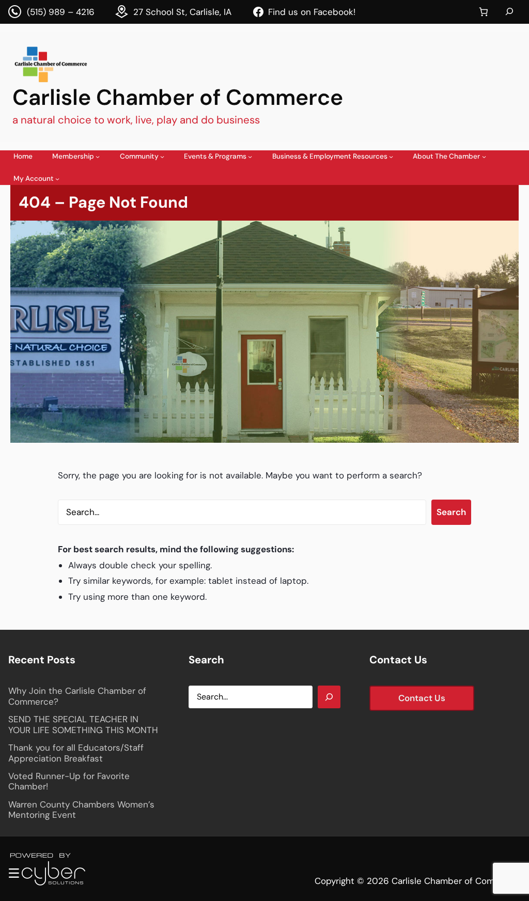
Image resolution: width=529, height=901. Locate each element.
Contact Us (421, 698)
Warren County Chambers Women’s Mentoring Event (81, 809)
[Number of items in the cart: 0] (483, 12)
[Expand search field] (509, 12)
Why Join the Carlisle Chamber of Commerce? (77, 696)
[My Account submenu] (57, 179)
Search (451, 512)
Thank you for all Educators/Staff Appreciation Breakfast (76, 753)
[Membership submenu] (98, 156)
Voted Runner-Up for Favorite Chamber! (69, 781)
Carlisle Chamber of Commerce (177, 97)
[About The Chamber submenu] (484, 156)
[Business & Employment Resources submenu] (391, 156)
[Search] (329, 697)
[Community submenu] (162, 156)
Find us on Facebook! (311, 12)
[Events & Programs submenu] (250, 156)
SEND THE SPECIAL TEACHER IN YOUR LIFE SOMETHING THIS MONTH (83, 724)
